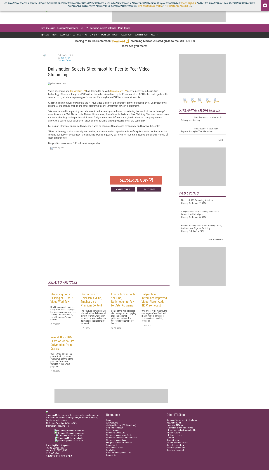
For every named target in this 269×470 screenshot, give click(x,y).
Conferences (141, 35)
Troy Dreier (65, 57)
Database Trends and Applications (182, 420)
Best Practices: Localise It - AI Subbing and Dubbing (201, 119)
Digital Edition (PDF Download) (121, 425)
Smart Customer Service (177, 442)
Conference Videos (114, 427)
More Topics (124, 28)
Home (54, 35)
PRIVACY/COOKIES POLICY (57, 456)
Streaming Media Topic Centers (120, 435)
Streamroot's (116, 91)
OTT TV (84, 28)
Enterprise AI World (175, 425)
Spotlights (110, 450)
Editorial (77, 35)
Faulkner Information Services (180, 427)
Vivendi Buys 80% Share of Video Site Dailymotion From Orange (62, 342)
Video (114, 35)
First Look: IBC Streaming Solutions (197, 200)
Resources (126, 35)
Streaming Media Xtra (115, 432)
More (221, 139)
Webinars (105, 35)
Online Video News (114, 447)
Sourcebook (111, 445)
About (153, 35)
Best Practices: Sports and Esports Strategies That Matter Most (199, 130)
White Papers (91, 35)
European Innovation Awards (119, 442)
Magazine (112, 422)
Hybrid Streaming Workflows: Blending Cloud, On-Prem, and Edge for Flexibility (201, 227)
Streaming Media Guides (116, 440)
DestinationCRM (174, 422)
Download (118, 41)
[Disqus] (109, 240)
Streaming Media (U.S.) (176, 447)
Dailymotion (76, 91)
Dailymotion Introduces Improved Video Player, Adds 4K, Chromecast (154, 299)
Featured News (64, 60)
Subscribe (64, 35)
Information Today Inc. (56, 426)
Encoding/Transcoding (67, 28)
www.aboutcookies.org (148, 5)
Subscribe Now (134, 180)
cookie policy (187, 3)
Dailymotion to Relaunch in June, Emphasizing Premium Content (91, 299)
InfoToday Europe (174, 435)
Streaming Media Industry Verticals (121, 437)
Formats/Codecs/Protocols (103, 28)
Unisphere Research (175, 450)
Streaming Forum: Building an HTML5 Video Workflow (61, 298)
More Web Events (215, 239)
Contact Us (111, 455)
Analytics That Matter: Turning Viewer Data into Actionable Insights (200, 213)
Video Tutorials (112, 430)
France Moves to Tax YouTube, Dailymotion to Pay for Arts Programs (124, 299)
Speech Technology (175, 445)
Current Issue (123, 189)
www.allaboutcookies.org (176, 5)
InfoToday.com (173, 432)
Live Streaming (48, 28)
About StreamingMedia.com (118, 452)
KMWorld (170, 437)
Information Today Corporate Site (181, 430)
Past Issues (149, 189)
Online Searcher (173, 440)
